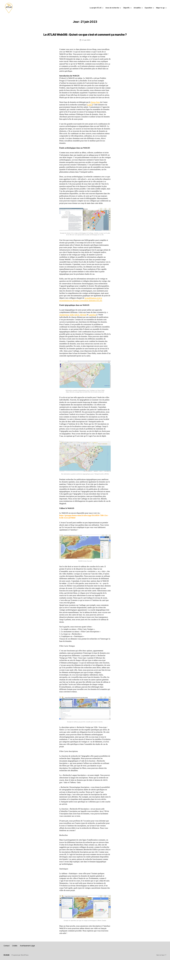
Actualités (137, 8)
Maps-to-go (160, 8)
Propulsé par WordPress (19, 955)
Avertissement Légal (27, 946)
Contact (6, 946)
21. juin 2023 (86, 40)
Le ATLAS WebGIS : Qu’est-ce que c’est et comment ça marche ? (85, 34)
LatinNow (92, 315)
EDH (72, 315)
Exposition (148, 8)
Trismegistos (64, 315)
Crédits (14, 946)
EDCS (76, 315)
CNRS (89, 105)
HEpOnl (83, 315)
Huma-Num (95, 102)
